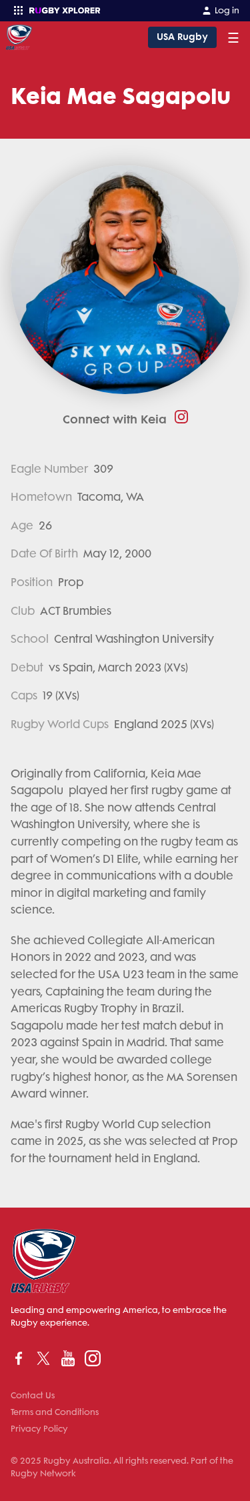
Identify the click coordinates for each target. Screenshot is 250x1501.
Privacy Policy (39, 1429)
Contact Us (33, 1395)
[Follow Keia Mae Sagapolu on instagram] (177, 416)
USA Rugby (182, 37)
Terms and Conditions (55, 1412)
